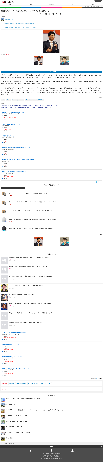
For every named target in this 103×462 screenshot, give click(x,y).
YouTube (72, 451)
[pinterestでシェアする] (56, 14)
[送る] (53, 14)
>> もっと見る (98, 234)
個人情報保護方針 (58, 453)
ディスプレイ (61, 188)
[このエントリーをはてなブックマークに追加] (60, 14)
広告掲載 (47, 453)
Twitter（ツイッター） (19, 100)
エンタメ (72, 4)
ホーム (10, 4)
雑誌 (9, 100)
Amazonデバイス (13, 188)
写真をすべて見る (52, 71)
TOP (51, 447)
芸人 (4, 100)
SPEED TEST (51, 4)
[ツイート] (46, 14)
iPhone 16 (11, 383)
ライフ (93, 4)
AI (28, 383)
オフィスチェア (37, 188)
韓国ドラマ (43, 383)
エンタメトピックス (31, 100)
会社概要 (52, 453)
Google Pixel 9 (35, 383)
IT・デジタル (31, 4)
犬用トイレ (85, 188)
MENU (97, 1)
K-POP (49, 383)
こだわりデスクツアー (21, 383)
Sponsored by (93, 182)
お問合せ (43, 453)
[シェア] (49, 14)
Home (30, 451)
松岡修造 (41, 100)
